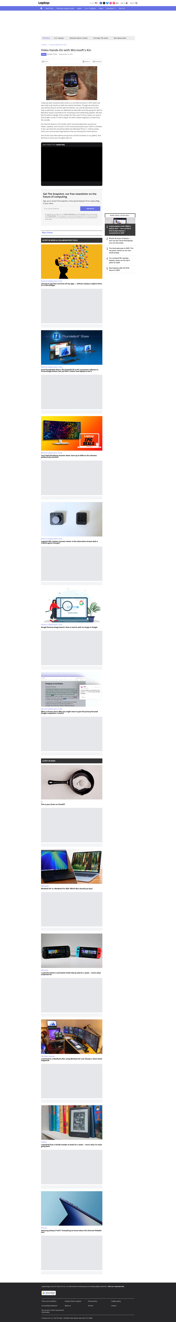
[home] (41, 8)
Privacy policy (92, 1301)
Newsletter (98, 61)
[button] (133, 3)
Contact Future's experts (73, 1301)
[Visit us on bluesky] (107, 3)
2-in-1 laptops (59, 38)
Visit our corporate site (116, 1286)
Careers (114, 1306)
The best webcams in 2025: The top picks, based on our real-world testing (121, 250)
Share (46, 61)
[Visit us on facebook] (101, 3)
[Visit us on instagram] (110, 3)
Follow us (87, 61)
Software (44, 45)
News (44, 54)
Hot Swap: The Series (100, 38)
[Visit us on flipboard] (114, 3)
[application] (71, 164)
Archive (90, 1306)
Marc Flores (53, 54)
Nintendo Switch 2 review (78, 38)
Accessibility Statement (49, 1306)
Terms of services (69, 214)
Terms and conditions (49, 1301)
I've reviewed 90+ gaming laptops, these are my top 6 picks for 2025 (119, 260)
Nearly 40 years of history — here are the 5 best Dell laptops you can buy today (121, 241)
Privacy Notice (51, 216)
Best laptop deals (120, 38)
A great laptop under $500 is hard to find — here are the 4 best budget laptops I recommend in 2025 (120, 229)
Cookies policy (116, 1301)
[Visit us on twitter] (104, 3)
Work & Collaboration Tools (58, 45)
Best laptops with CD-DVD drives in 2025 (119, 269)
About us (68, 1306)
